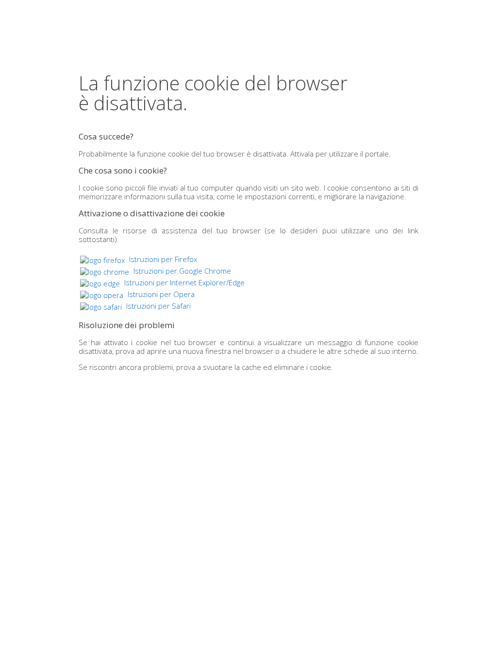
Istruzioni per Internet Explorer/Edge (183, 282)
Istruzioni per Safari (157, 306)
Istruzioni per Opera (160, 294)
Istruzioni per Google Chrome (181, 271)
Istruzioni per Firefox (162, 259)
